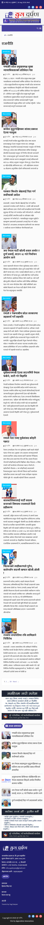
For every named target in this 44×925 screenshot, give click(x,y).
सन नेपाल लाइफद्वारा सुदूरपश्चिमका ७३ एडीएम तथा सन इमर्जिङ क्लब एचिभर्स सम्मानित (26, 767)
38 (10, 681)
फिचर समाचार (6, 114)
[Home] (5, 35)
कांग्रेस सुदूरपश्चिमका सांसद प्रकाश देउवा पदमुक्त (20, 131)
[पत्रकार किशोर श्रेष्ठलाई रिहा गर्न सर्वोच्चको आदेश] (6, 756)
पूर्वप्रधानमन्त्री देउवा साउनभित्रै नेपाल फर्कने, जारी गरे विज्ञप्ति (21, 374)
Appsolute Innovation (25, 921)
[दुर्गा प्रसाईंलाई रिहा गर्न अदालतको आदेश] (6, 803)
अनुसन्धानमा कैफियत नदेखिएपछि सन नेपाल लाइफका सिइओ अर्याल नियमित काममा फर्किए (26, 780)
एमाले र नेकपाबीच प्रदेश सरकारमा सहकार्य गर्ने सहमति (20, 315)
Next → (16, 681)
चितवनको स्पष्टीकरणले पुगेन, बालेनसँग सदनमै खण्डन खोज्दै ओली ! (21, 570)
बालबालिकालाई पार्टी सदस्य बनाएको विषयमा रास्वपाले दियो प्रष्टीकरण (19, 504)
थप (3, 900)
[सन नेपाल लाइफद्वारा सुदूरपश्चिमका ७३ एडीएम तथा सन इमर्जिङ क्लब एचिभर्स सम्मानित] (6, 766)
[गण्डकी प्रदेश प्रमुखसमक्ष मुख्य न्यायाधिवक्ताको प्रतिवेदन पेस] (6, 735)
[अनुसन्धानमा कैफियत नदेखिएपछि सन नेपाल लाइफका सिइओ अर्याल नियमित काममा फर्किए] (6, 779)
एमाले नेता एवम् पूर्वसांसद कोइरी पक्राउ (19, 440)
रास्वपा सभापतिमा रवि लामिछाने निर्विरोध (19, 637)
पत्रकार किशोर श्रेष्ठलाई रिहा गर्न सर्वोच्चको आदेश (19, 193)
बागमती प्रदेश (6, 52)
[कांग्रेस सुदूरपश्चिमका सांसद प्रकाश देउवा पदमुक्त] (6, 746)
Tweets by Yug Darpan (10, 904)
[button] (37, 28)
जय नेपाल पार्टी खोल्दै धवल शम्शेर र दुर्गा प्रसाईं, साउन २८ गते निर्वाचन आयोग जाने (21, 254)
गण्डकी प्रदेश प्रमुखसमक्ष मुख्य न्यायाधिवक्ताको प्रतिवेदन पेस (18, 68)
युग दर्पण (19, 918)
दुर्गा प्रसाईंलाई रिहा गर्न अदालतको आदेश (27, 800)
